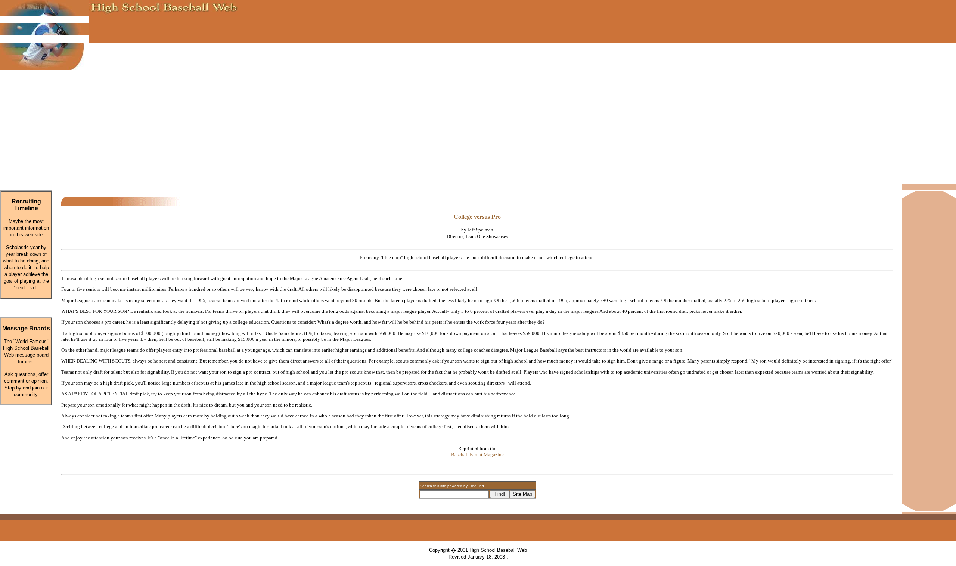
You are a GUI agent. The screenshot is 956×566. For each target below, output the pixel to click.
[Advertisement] (478, 127)
